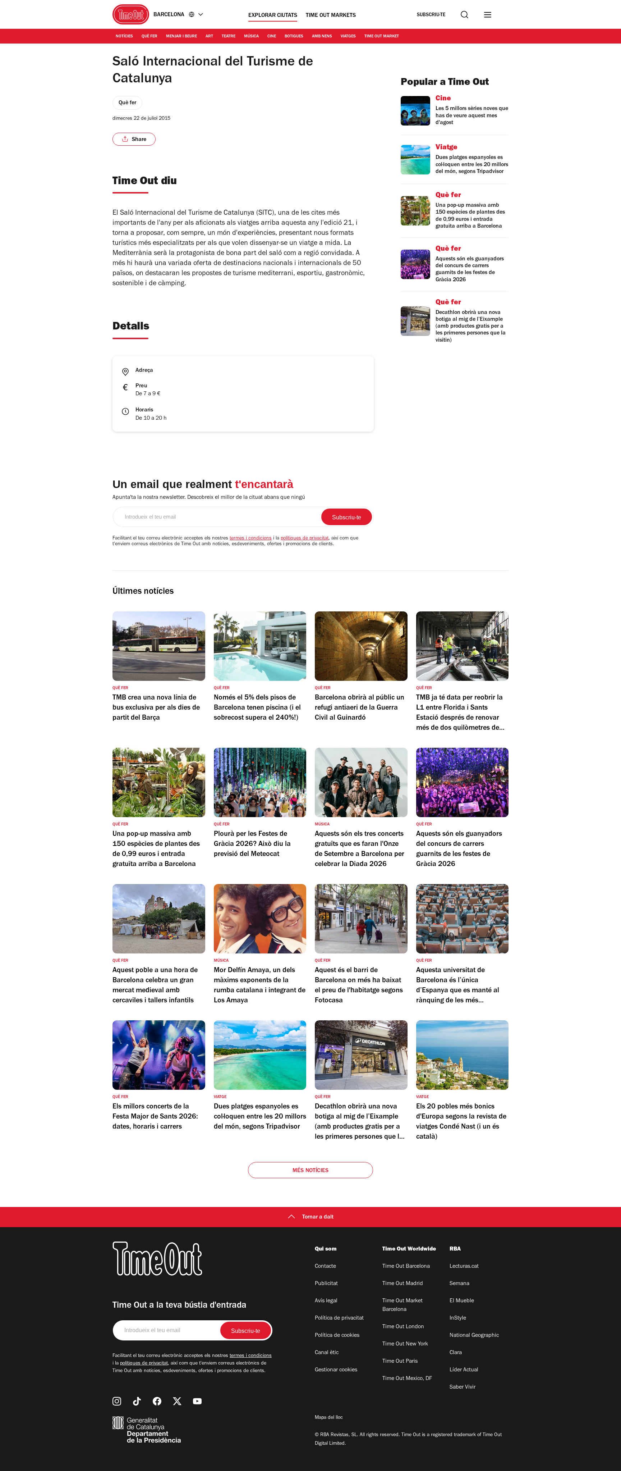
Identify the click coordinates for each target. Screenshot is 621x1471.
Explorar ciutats (272, 16)
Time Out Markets (331, 16)
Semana (459, 1284)
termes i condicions (251, 538)
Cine (271, 37)
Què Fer (149, 37)
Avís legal (326, 1301)
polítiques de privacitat (304, 538)
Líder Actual (464, 1370)
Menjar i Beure (181, 37)
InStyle (458, 1318)
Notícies (124, 37)
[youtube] (197, 1401)
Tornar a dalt (318, 1217)
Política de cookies (337, 1336)
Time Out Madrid (402, 1284)
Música (251, 37)
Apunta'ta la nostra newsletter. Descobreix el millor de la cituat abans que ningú (208, 498)
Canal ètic (327, 1353)
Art (209, 37)
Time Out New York (405, 1344)
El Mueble (462, 1301)
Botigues (294, 37)
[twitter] (177, 1401)
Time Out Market (381, 37)
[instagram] (116, 1401)
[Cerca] (464, 14)
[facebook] (157, 1401)
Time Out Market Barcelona (402, 1305)
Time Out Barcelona (406, 1267)
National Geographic (474, 1336)
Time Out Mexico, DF (407, 1379)
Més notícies (310, 1171)
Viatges (348, 37)
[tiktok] (137, 1401)
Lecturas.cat (464, 1267)
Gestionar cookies (336, 1370)
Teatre (228, 37)
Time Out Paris (400, 1362)
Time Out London (403, 1327)
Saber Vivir (462, 1387)
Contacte (325, 1267)
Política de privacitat (339, 1318)
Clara (456, 1353)
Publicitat (326, 1284)
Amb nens (322, 37)
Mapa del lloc (329, 1418)
